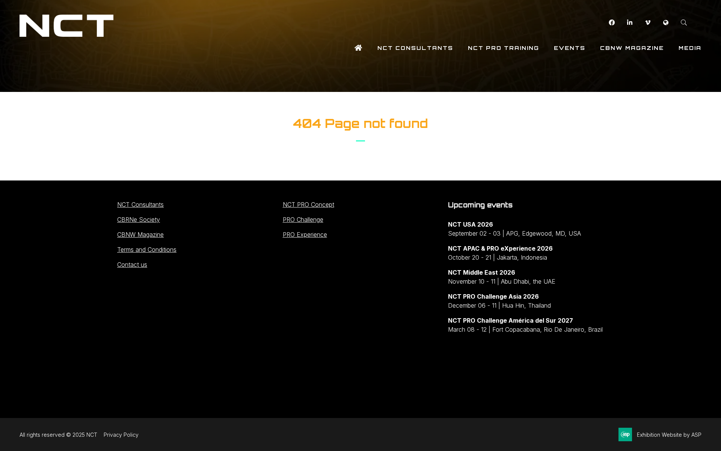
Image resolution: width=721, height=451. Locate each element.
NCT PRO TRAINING (503, 48)
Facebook (611, 23)
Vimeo (648, 23)
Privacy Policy (121, 434)
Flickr (666, 23)
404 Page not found (360, 123)
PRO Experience (305, 234)
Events (569, 48)
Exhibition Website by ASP (669, 434)
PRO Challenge (303, 219)
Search (684, 23)
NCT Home (358, 48)
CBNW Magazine (632, 48)
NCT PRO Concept (308, 204)
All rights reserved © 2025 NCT (58, 434)
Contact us (132, 264)
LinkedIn (629, 23)
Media (690, 48)
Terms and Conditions (146, 249)
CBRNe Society (138, 219)
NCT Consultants (415, 48)
